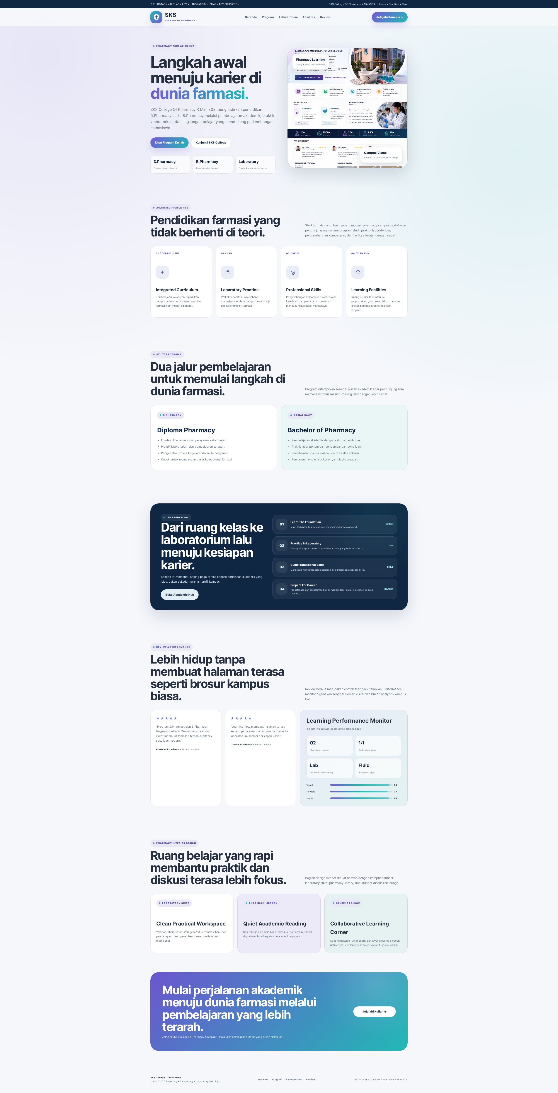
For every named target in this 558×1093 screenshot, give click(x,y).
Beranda (251, 17)
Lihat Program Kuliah (169, 142)
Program (268, 17)
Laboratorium (288, 17)
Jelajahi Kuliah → (374, 1011)
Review (325, 17)
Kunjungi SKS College (211, 142)
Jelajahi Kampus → (389, 17)
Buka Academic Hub (179, 594)
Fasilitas (309, 17)
